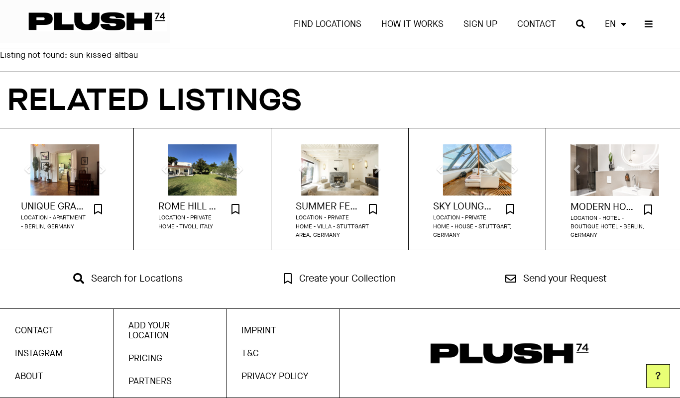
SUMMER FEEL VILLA (327, 206)
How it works (412, 24)
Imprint (258, 330)
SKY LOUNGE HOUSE (464, 206)
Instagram (39, 353)
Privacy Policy (274, 376)
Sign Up (480, 24)
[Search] (580, 24)
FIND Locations (327, 24)
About (29, 376)
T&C (250, 353)
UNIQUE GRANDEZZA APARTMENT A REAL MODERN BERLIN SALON (52, 206)
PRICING (145, 358)
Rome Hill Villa (190, 206)
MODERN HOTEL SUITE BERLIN (602, 206)
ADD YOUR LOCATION (149, 330)
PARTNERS (150, 381)
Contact (536, 24)
